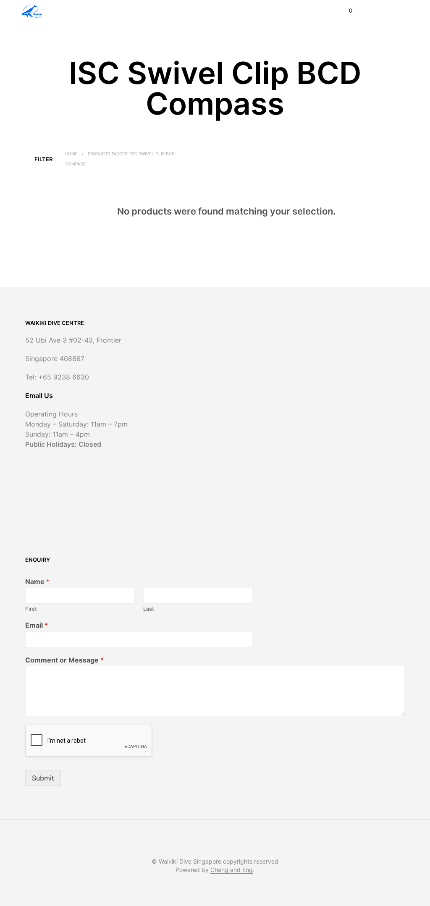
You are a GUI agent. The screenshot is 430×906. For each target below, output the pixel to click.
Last (148, 608)
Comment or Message (64, 660)
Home (71, 153)
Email (36, 625)
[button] (345, 11)
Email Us (39, 395)
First (31, 608)
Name (37, 581)
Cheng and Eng (231, 870)
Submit (43, 778)
